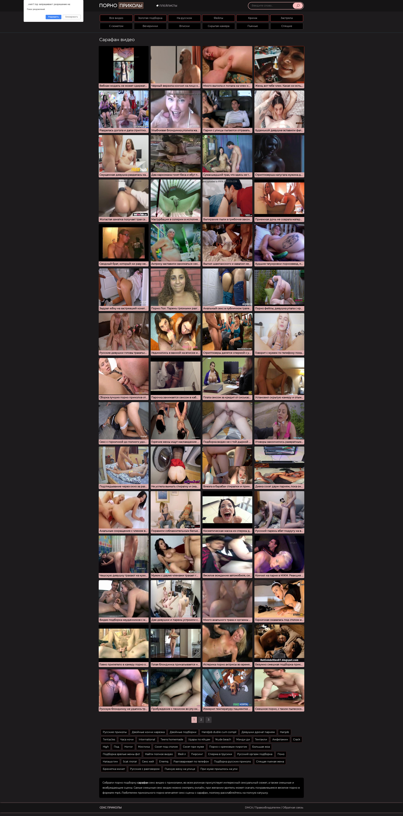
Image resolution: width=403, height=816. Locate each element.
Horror (128, 746)
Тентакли (261, 739)
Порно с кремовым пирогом (228, 746)
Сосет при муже (193, 746)
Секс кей (148, 761)
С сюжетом (116, 26)
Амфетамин (280, 739)
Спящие (286, 26)
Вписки (184, 26)
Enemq (163, 761)
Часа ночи (127, 739)
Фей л (182, 754)
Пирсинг (197, 754)
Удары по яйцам (199, 739)
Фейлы (218, 18)
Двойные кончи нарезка (148, 732)
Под (116, 746)
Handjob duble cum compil (219, 732)
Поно (281, 754)
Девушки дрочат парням (258, 732)
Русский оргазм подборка (254, 754)
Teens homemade (171, 739)
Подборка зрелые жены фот (121, 754)
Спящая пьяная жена (270, 761)
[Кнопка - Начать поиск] (298, 6)
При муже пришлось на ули (219, 768)
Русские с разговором (145, 768)
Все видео (116, 18)
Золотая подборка (150, 18)
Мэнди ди (243, 739)
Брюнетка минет (114, 768)
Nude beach (223, 739)
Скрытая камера (218, 26)
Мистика (144, 746)
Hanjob (284, 732)
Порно (120, 5)
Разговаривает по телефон (191, 761)
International (147, 739)
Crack (296, 739)
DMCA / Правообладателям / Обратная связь (274, 807)
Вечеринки (150, 26)
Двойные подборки (183, 732)
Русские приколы (115, 732)
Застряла (287, 18)
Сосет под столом (166, 746)
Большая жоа (261, 746)
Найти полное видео (159, 754)
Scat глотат (130, 761)
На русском (184, 18)
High (106, 746)
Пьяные (252, 26)
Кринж (252, 18)
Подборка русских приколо (232, 761)
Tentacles (109, 739)
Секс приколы (111, 807)
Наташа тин (110, 761)
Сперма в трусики (220, 754)
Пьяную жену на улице (180, 768)
